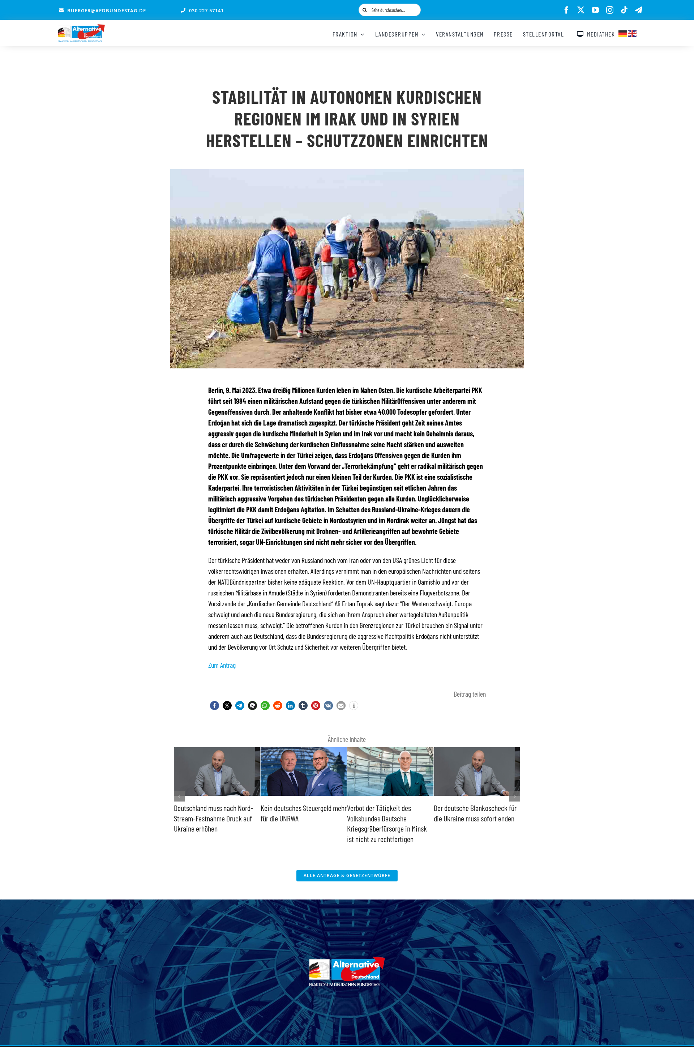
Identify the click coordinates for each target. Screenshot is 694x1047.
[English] (632, 32)
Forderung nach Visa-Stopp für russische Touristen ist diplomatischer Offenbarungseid (476, 818)
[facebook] (566, 10)
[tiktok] (624, 10)
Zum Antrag (222, 665)
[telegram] (638, 10)
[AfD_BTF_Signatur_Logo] (81, 27)
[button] (214, 705)
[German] (623, 32)
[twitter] (580, 10)
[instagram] (609, 10)
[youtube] (595, 10)
